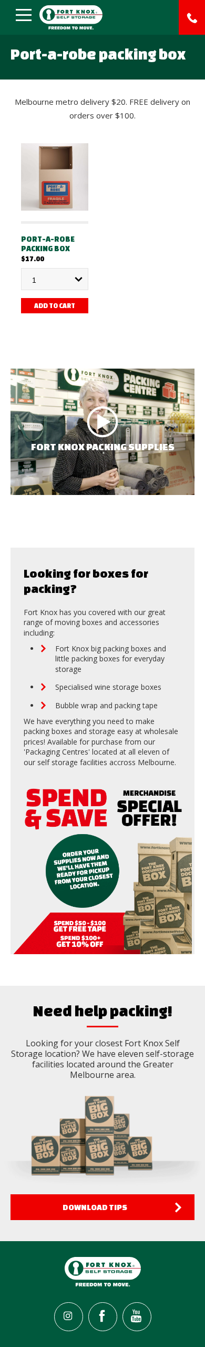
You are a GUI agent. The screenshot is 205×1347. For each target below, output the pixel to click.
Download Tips (95, 1207)
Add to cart (54, 305)
